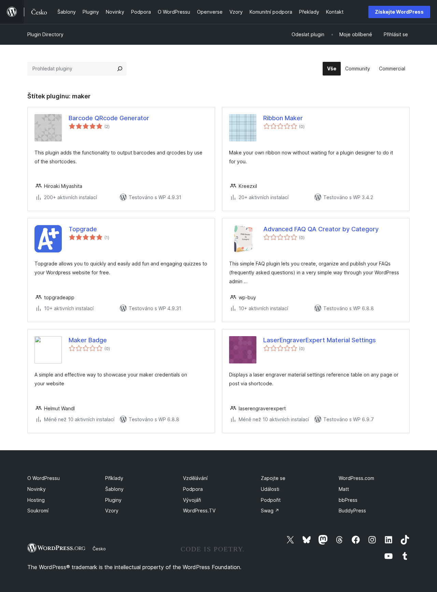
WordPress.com (356, 478)
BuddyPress (352, 510)
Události (270, 489)
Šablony (114, 489)
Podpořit (271, 500)
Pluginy (113, 500)
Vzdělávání (195, 478)
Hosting (36, 500)
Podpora (193, 489)
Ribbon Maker (283, 118)
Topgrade (83, 229)
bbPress (348, 500)
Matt (344, 489)
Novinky (36, 489)
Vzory (111, 510)
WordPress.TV (199, 510)
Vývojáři (192, 500)
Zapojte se (273, 478)
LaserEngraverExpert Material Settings (319, 340)
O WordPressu (43, 478)
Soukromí (37, 510)
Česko (99, 548)
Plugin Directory (45, 34)
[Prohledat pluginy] (120, 68)
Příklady (114, 478)
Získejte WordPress (399, 12)
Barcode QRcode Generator (109, 118)
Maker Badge (88, 340)
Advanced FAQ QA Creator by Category (321, 229)
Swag (270, 510)
